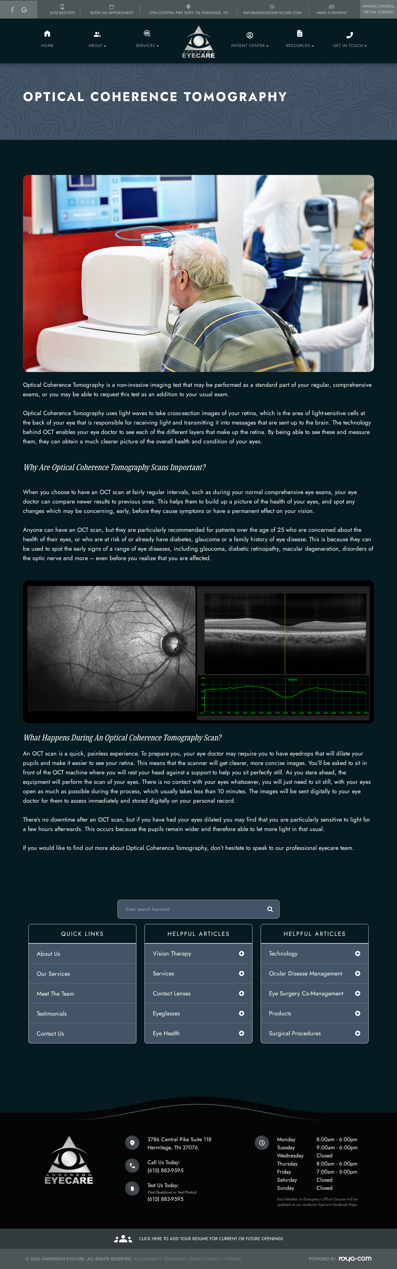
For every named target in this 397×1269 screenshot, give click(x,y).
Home (47, 46)
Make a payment (332, 12)
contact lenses (172, 993)
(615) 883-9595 (62, 12)
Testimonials (52, 1013)
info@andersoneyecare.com (272, 12)
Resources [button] (298, 46)
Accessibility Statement (159, 1259)
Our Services (53, 973)
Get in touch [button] (348, 46)
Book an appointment (112, 12)
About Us (48, 953)
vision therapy (172, 953)
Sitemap (233, 1259)
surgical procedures (295, 1033)
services (163, 973)
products (280, 1013)
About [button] (96, 46)
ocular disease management (305, 973)
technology (283, 953)
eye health (166, 1033)
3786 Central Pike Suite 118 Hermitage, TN (188, 12)
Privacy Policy (205, 1259)
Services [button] (145, 46)
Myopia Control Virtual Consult (378, 9)
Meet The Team (55, 993)
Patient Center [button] (248, 46)
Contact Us (50, 1033)
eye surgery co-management (306, 993)
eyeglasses (166, 1013)
